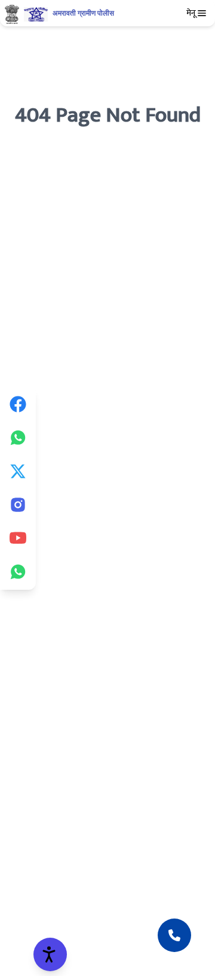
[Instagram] (18, 505)
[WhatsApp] (18, 438)
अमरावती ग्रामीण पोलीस (83, 13)
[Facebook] (18, 404)
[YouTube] (18, 538)
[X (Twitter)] (18, 471)
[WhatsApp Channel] (18, 572)
